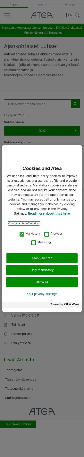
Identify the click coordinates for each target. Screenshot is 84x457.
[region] (42, 228)
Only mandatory (42, 270)
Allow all (42, 282)
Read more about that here (49, 213)
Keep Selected (42, 258)
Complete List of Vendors (24, 223)
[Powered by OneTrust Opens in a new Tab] (65, 305)
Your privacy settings (42, 294)
